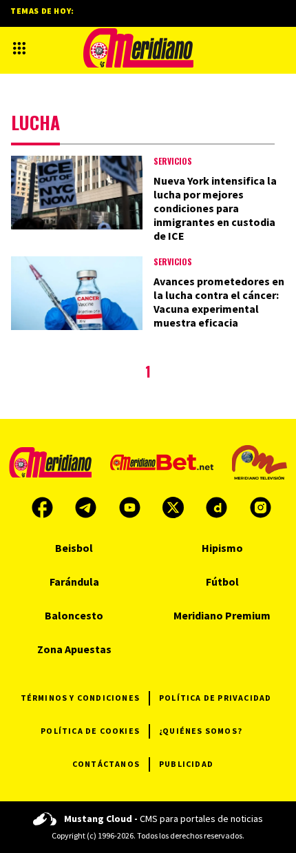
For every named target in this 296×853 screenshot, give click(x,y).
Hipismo (222, 548)
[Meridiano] (138, 48)
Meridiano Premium (222, 615)
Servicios (173, 161)
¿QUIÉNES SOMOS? (200, 731)
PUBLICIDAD (186, 764)
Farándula (74, 581)
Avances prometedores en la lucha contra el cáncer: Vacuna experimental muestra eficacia (219, 301)
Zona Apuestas (74, 649)
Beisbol (74, 548)
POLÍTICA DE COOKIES (90, 731)
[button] (19, 48)
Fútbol (222, 581)
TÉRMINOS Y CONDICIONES (80, 697)
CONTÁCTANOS (106, 764)
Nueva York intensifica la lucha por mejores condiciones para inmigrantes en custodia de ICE (215, 208)
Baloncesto (74, 615)
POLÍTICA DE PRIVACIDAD (215, 697)
